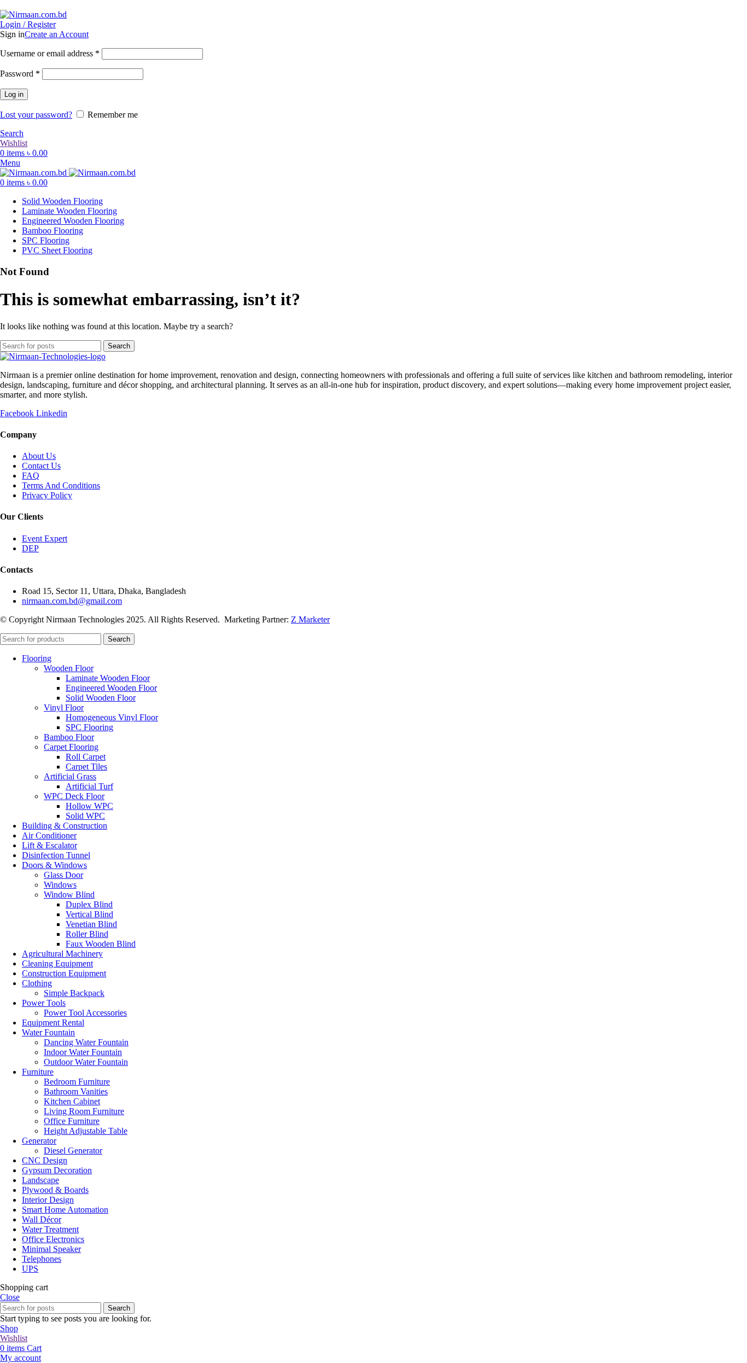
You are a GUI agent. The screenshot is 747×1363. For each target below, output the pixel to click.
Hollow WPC (89, 806)
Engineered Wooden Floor (111, 687)
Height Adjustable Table (85, 1130)
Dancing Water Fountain (86, 1042)
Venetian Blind (91, 924)
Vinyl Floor (64, 707)
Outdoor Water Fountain (86, 1062)
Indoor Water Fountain (83, 1052)
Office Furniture (72, 1121)
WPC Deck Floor (74, 796)
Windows (60, 884)
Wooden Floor (69, 668)
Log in (14, 94)
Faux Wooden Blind (101, 943)
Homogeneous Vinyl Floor (112, 717)
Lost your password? (36, 114)
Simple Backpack (74, 993)
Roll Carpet (86, 756)
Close (10, 1297)
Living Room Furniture (84, 1111)
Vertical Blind (89, 914)
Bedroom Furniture (77, 1081)
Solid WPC (85, 815)
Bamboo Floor (69, 737)
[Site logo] (33, 14)
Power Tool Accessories (85, 1012)
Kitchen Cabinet (72, 1101)
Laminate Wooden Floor (108, 678)
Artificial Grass (70, 776)
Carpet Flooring (71, 747)
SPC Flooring (89, 727)
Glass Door (63, 874)
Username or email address (50, 53)
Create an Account (57, 34)
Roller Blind (87, 934)
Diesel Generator (73, 1150)
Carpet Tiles (86, 766)
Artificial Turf (89, 786)
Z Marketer (310, 619)
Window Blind (69, 894)
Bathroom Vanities (76, 1091)
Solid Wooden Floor (101, 697)
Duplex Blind (89, 904)
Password (20, 73)
